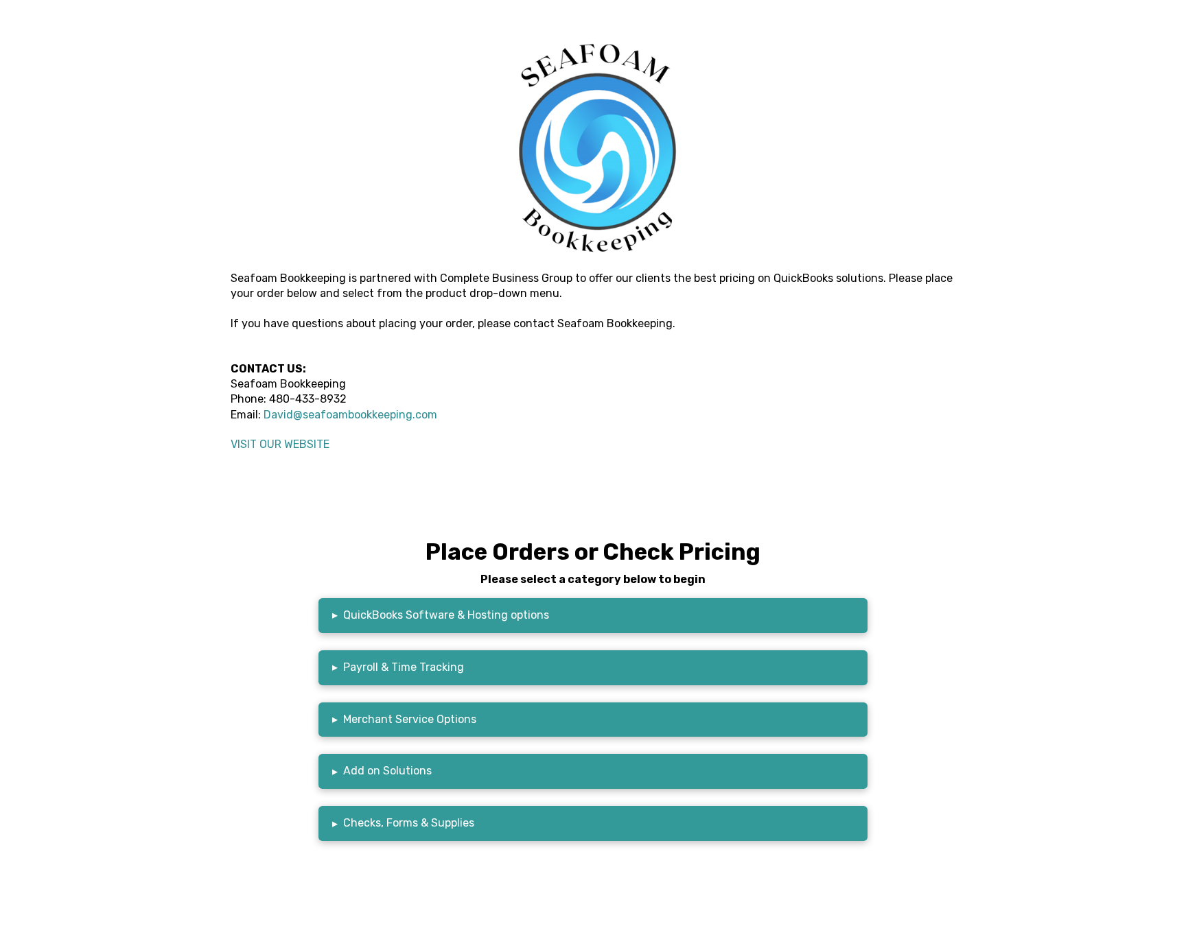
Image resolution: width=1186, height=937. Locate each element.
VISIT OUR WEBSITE (280, 444)
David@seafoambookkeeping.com (350, 414)
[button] (593, 615)
